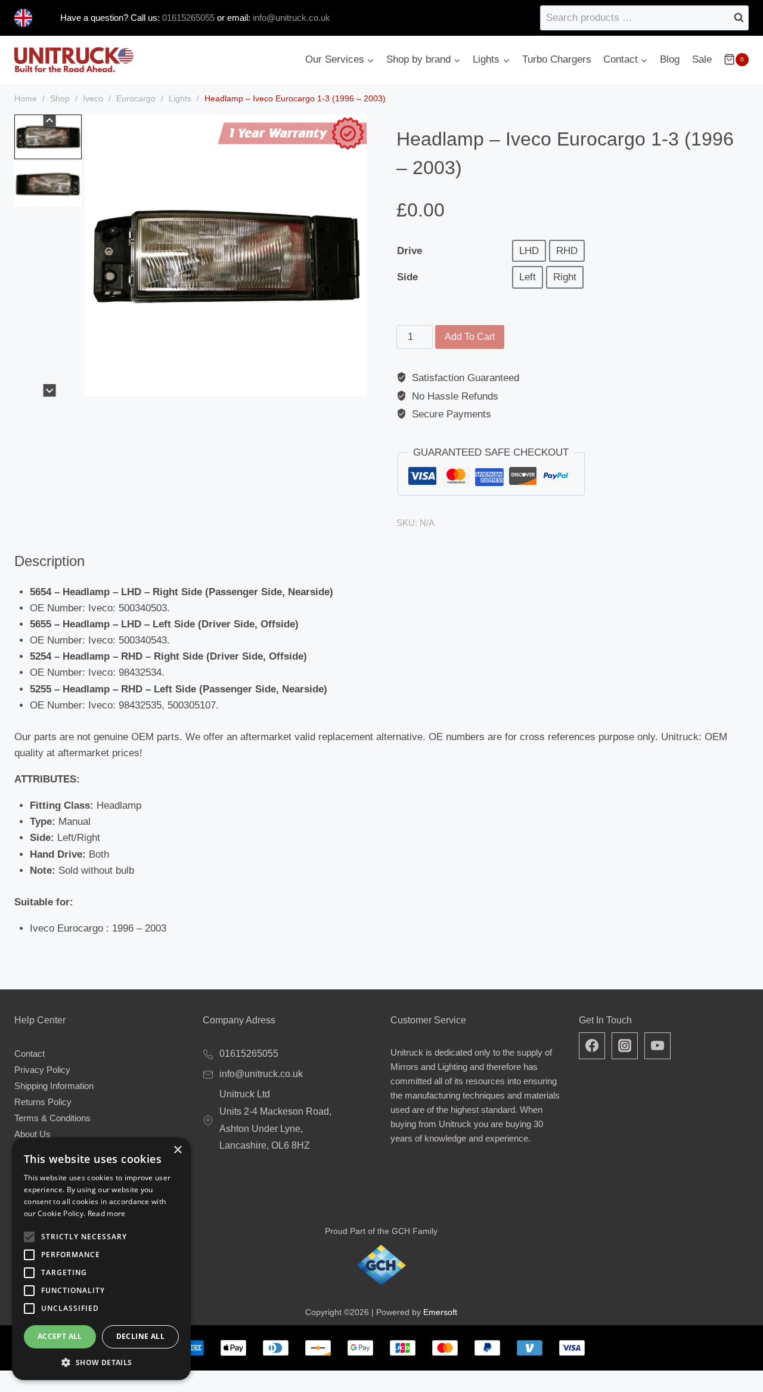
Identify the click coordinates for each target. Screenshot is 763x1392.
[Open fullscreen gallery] (354, 384)
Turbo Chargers (556, 59)
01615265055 (187, 18)
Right (564, 277)
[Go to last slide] (50, 121)
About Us (32, 1134)
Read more (107, 1213)
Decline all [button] (140, 1336)
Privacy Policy (42, 1070)
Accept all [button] (60, 1336)
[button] (48, 137)
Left (527, 277)
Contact (29, 1053)
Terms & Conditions (52, 1118)
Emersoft (440, 1312)
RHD (567, 250)
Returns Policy (43, 1102)
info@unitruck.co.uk (291, 18)
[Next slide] (50, 390)
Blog (670, 59)
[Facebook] (592, 1045)
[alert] (101, 1258)
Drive (409, 250)
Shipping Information (54, 1086)
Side (407, 277)
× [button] (177, 1150)
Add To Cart (470, 337)
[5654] (226, 256)
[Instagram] (625, 1045)
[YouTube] (657, 1045)
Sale (702, 59)
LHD (529, 250)
